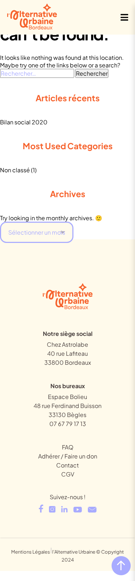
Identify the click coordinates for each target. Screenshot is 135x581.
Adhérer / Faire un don (67, 456)
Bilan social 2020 (24, 122)
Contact (67, 465)
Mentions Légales (30, 552)
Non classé (15, 170)
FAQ (67, 447)
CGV (67, 474)
